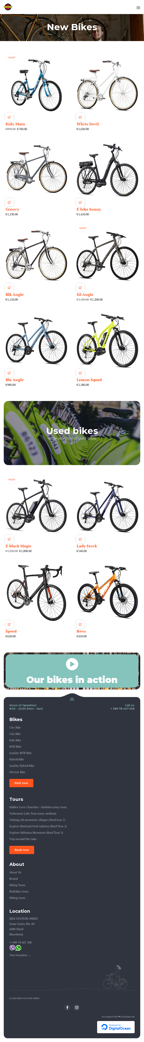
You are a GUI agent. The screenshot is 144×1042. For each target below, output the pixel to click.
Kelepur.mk (129, 1016)
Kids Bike (15, 740)
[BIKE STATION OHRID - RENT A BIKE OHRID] (8, 7)
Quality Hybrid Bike (21, 765)
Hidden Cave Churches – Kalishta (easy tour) (38, 807)
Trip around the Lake (23, 839)
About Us (15, 872)
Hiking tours (17, 898)
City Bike (15, 727)
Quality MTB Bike (20, 753)
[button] (21, 783)
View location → (20, 955)
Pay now (9, 117)
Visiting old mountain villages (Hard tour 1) (37, 820)
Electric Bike (17, 772)
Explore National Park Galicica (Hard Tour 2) (38, 826)
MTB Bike (15, 746)
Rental (13, 878)
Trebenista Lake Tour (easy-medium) (32, 813)
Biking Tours (17, 885)
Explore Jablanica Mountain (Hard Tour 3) (36, 832)
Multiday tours (18, 891)
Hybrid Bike (16, 759)
